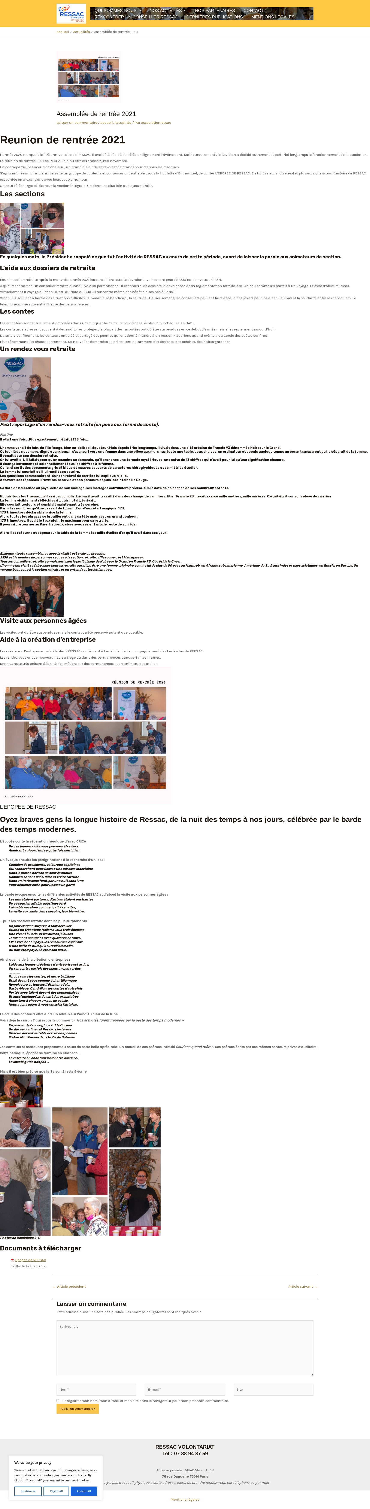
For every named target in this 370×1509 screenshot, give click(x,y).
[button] (138, 10)
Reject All (56, 1491)
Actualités (123, 122)
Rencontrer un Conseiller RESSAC (136, 17)
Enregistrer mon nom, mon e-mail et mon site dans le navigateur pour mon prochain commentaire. (145, 1401)
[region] (56, 1477)
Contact (253, 10)
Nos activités (166, 10)
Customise (28, 1491)
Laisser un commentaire (77, 122)
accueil (106, 122)
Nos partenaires (215, 10)
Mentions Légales (272, 17)
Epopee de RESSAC (30, 1260)
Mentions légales (185, 1499)
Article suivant (302, 1286)
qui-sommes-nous (115, 10)
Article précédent (69, 1286)
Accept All (84, 1491)
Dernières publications (214, 17)
